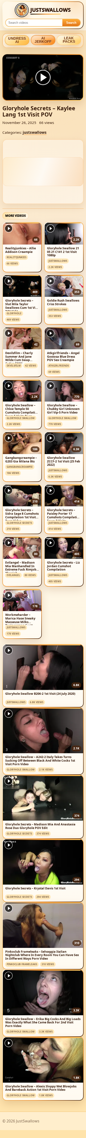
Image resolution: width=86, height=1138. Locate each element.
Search (71, 22)
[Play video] (43, 77)
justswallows (35, 132)
